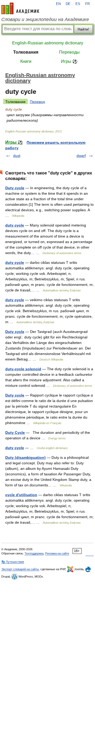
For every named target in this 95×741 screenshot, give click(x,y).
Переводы (69, 52)
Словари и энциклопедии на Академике (45, 19)
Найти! (83, 29)
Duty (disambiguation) (25, 457)
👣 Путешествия (12, 561)
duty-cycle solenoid (23, 369)
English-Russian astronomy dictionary (47, 43)
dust (16, 155)
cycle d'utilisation (21, 495)
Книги (25, 61)
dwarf (81, 155)
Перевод (37, 102)
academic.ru (20, 8)
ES (77, 4)
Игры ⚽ (69, 61)
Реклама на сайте (57, 553)
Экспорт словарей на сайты (20, 569)
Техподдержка (34, 553)
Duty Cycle (15, 432)
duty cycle (14, 225)
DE (68, 4)
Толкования (25, 52)
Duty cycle (14, 188)
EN (58, 4)
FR (87, 4)
